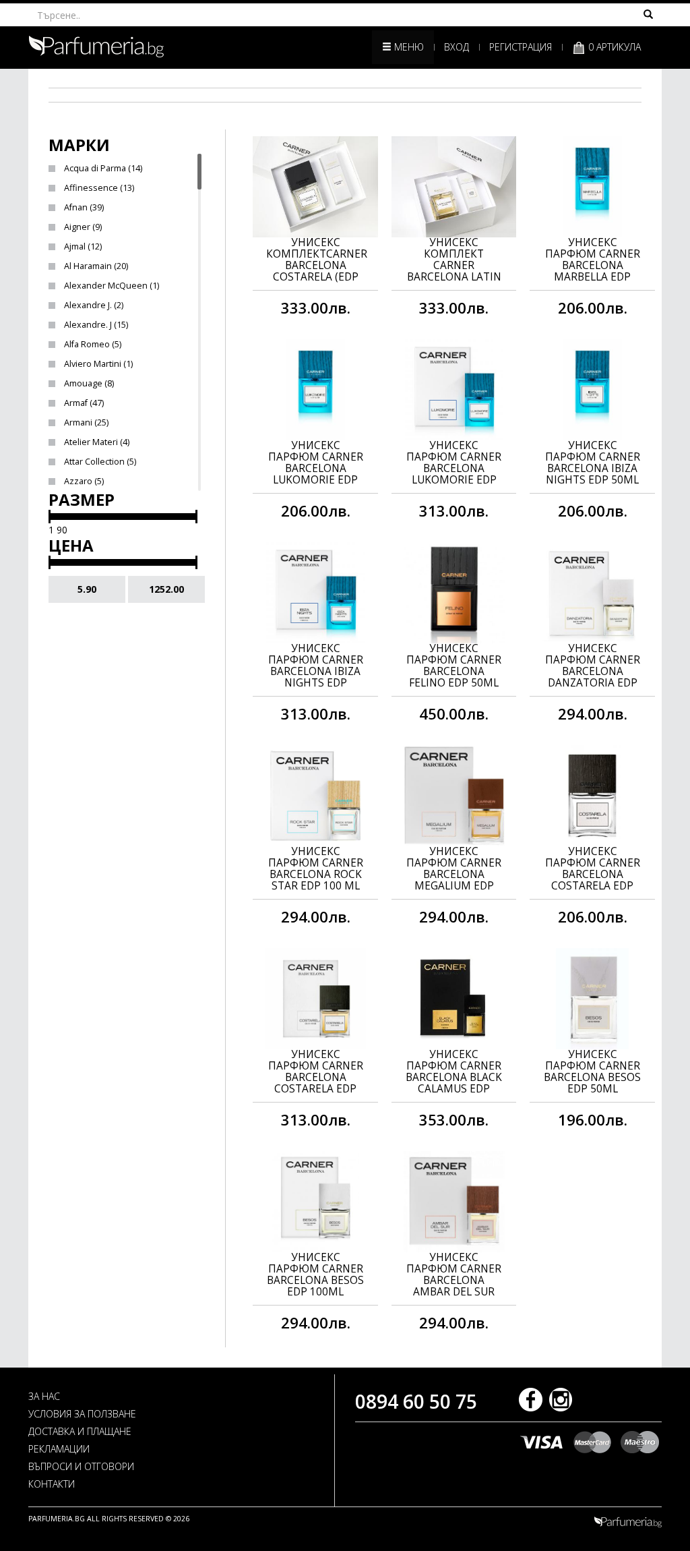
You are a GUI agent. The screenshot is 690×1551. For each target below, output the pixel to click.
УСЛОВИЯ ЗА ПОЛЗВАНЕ (82, 1413)
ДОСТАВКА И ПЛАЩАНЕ (79, 1431)
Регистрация (520, 46)
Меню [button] (407, 46)
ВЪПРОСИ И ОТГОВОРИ (81, 1466)
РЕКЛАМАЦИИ (59, 1448)
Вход (456, 46)
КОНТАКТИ (51, 1483)
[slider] (50, 516)
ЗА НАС (44, 1396)
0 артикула (613, 46)
